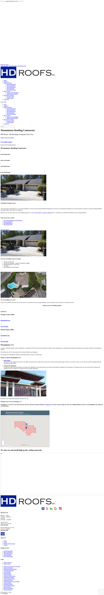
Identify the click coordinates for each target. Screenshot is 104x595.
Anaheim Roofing (8, 580)
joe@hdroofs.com (5, 335)
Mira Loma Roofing (8, 588)
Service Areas (7, 91)
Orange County (10, 96)
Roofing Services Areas (9, 543)
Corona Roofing (7, 583)
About (5, 542)
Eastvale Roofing (8, 589)
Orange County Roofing (12, 92)
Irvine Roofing (7, 572)
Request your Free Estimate (7, 137)
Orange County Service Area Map (12, 566)
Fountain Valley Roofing (10, 576)
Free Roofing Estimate (6, 142)
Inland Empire (10, 98)
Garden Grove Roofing (9, 578)
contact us (48, 404)
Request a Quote (5, 64)
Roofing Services (8, 83)
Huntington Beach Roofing (10, 569)
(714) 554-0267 (4, 66)
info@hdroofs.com (5, 320)
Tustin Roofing (7, 573)
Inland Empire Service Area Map (11, 581)
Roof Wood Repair (11, 89)
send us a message (47, 212)
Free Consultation (5, 229)
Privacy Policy (7, 563)
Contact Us (6, 99)
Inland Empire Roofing (12, 94)
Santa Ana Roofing (8, 567)
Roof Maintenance (11, 87)
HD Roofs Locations (9, 95)
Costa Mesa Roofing (9, 570)
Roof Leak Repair (11, 85)
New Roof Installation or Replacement (13, 220)
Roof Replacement (11, 84)
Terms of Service (8, 562)
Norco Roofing (7, 587)
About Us (6, 81)
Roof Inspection (10, 88)
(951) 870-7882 (13, 66)
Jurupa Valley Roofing (9, 585)
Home (5, 80)
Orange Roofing (7, 574)
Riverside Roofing (8, 584)
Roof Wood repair (8, 224)
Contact (5, 545)
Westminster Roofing (9, 577)
